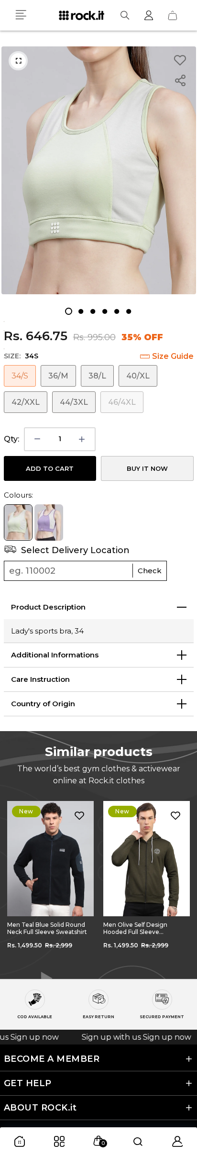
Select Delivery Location (74, 550)
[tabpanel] (98, 170)
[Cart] (173, 15)
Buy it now (147, 468)
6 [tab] (128, 311)
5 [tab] (116, 311)
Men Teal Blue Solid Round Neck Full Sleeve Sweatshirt (47, 928)
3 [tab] (92, 311)
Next (182, 882)
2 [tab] (80, 311)
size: (21, 356)
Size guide (173, 356)
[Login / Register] (149, 15)
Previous (14, 882)
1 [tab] (68, 311)
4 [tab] (104, 311)
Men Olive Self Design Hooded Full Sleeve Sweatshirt (135, 928)
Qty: (11, 439)
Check (150, 570)
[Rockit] (81, 15)
